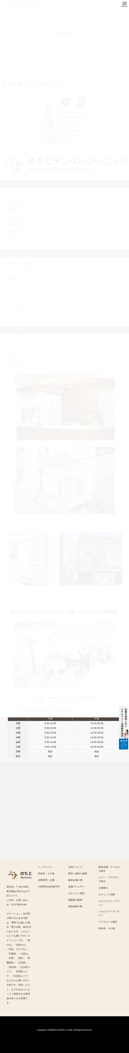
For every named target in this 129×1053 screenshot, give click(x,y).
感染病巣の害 (75, 906)
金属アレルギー (76, 886)
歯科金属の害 (75, 880)
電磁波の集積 (75, 899)
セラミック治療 (106, 894)
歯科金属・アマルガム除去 (109, 869)
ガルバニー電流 (76, 893)
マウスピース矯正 (107, 921)
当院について (75, 867)
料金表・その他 (46, 873)
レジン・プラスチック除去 (109, 879)
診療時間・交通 (46, 880)
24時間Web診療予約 (49, 886)
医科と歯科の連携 (77, 873)
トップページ (45, 867)
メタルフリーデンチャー (109, 913)
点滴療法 (103, 888)
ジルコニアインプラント (109, 903)
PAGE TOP (120, 1011)
